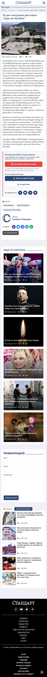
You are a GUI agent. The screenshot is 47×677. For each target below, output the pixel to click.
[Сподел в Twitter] (18, 227)
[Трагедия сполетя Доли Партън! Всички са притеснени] (23, 363)
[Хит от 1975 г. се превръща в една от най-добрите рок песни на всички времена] (23, 395)
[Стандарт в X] (35, 193)
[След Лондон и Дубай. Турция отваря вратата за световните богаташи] (9, 548)
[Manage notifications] (42, 672)
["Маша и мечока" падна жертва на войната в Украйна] (23, 427)
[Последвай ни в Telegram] (32, 609)
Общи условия (23, 657)
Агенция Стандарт (21, 219)
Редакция (23, 660)
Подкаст (23, 627)
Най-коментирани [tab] (23, 509)
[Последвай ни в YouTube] (21, 609)
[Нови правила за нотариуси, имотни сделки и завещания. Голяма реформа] (9, 563)
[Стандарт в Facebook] (20, 193)
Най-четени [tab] (8, 509)
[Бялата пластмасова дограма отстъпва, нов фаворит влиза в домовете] (9, 518)
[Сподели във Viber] (22, 227)
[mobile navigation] (3, 3)
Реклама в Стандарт (23, 666)
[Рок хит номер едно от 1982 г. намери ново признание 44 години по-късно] (23, 268)
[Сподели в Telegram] (27, 227)
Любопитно (23, 632)
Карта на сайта (23, 671)
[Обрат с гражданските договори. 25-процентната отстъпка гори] (9, 578)
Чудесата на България (23, 630)
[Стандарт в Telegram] (30, 193)
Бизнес (23, 635)
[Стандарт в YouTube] (25, 193)
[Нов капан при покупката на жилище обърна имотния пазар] (9, 533)
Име (6, 458)
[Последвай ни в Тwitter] (27, 609)
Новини (4, 10)
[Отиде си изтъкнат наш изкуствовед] (23, 332)
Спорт (23, 641)
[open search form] (44, 3)
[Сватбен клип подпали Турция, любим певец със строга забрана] (23, 300)
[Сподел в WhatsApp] (31, 227)
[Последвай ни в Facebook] (16, 609)
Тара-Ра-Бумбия (23, 205)
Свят (23, 638)
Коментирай (11, 233)
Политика (23, 621)
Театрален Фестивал (12, 210)
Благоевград (8, 205)
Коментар (8, 475)
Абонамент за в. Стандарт (23, 674)
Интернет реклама (23, 663)
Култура (12, 10)
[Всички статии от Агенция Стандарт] (7, 218)
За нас (23, 654)
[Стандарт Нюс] (23, 605)
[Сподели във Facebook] (14, 227)
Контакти (23, 668)
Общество (23, 624)
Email (6, 466)
